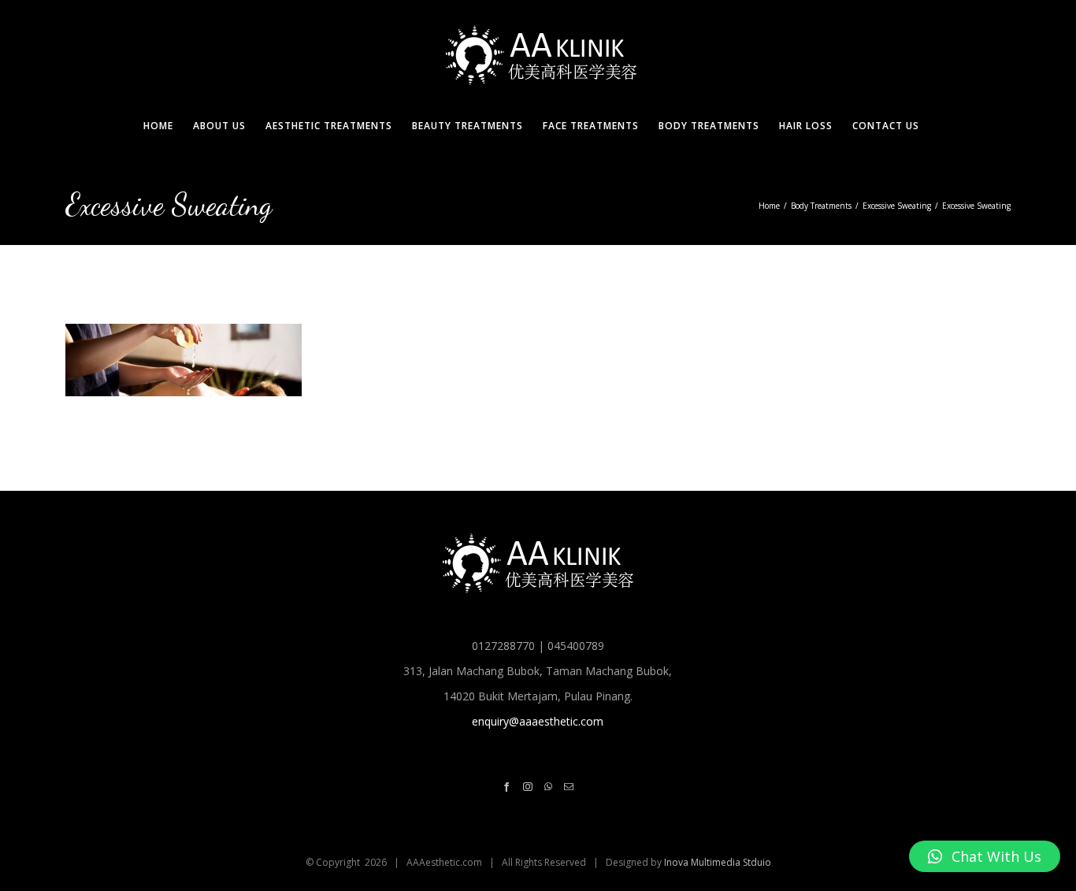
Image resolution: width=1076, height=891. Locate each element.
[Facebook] (506, 787)
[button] (984, 856)
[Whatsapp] (548, 787)
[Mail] (568, 787)
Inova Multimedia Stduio (717, 862)
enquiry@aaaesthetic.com (537, 721)
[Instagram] (527, 787)
